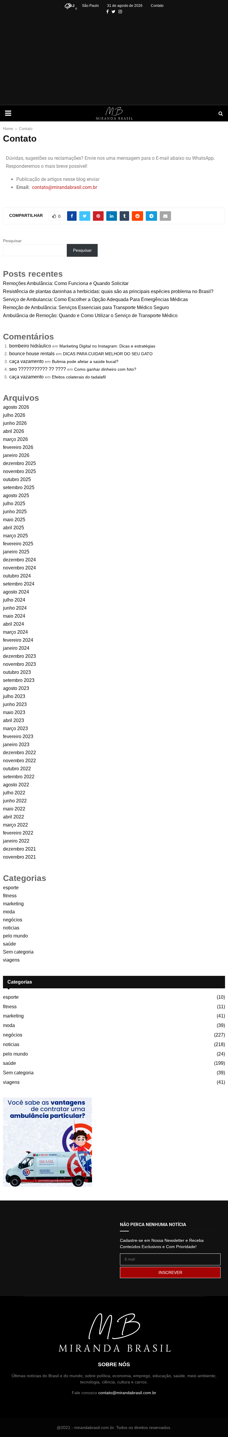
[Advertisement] (114, 59)
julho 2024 (14, 599)
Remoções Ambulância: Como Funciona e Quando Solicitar (66, 283)
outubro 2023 (17, 672)
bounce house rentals (32, 353)
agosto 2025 (16, 495)
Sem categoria (18, 951)
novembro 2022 (19, 760)
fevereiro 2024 (18, 640)
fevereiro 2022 (18, 832)
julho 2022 (14, 792)
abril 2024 (13, 624)
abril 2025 (13, 527)
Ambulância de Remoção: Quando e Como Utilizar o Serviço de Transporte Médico (90, 315)
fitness (10, 895)
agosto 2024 (16, 591)
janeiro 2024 (16, 648)
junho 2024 (15, 608)
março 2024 (15, 632)
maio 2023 (14, 712)
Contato (157, 6)
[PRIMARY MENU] (8, 113)
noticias (11, 927)
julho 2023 (14, 696)
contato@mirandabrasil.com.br (64, 187)
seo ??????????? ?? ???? (37, 369)
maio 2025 (14, 519)
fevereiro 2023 (18, 736)
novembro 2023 (19, 664)
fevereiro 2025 (18, 543)
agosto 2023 (16, 688)
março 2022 (15, 824)
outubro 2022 (17, 768)
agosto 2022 (16, 784)
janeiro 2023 (16, 744)
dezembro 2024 (19, 559)
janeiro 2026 (16, 455)
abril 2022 (13, 816)
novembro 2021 (19, 857)
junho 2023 (15, 704)
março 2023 (15, 728)
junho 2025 (15, 511)
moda (9, 911)
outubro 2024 (17, 575)
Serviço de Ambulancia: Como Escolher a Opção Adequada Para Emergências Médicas (95, 299)
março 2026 (15, 439)
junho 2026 (15, 423)
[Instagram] (120, 12)
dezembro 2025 (19, 463)
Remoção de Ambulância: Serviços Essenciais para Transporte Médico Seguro (86, 307)
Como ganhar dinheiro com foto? (105, 369)
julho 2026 (14, 415)
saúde (9, 943)
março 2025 (15, 535)
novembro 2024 (19, 567)
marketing (13, 903)
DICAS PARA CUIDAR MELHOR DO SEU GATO (108, 353)
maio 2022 (14, 808)
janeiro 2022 (16, 840)
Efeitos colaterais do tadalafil (79, 377)
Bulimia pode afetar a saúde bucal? (85, 361)
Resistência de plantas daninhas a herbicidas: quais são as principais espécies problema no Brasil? (108, 291)
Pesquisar (12, 240)
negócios (12, 919)
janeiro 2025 (16, 551)
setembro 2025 (18, 487)
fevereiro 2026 (18, 447)
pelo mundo (15, 935)
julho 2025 (14, 503)
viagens (11, 959)
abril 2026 (13, 431)
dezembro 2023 (19, 656)
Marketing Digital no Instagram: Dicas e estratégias (107, 346)
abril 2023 (13, 720)
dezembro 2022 (19, 752)
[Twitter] (113, 12)
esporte (11, 887)
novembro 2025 (19, 471)
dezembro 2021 (19, 848)
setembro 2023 (18, 680)
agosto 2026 (16, 407)
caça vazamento (26, 361)
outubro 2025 (17, 479)
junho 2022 (15, 800)
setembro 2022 (18, 776)
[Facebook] (107, 12)
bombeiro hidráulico (30, 345)
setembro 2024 (18, 583)
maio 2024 (14, 616)
